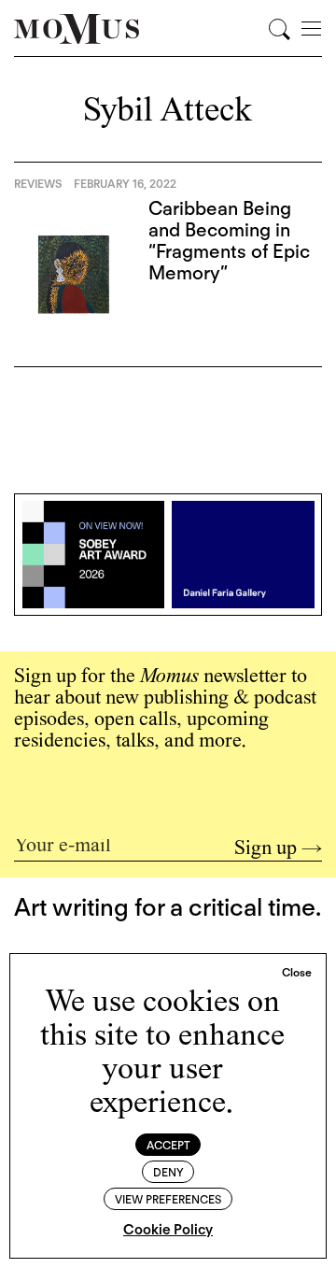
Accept (168, 1145)
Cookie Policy (168, 1229)
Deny (168, 1172)
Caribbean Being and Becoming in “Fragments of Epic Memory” (229, 240)
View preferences (168, 1199)
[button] (297, 972)
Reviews (38, 184)
